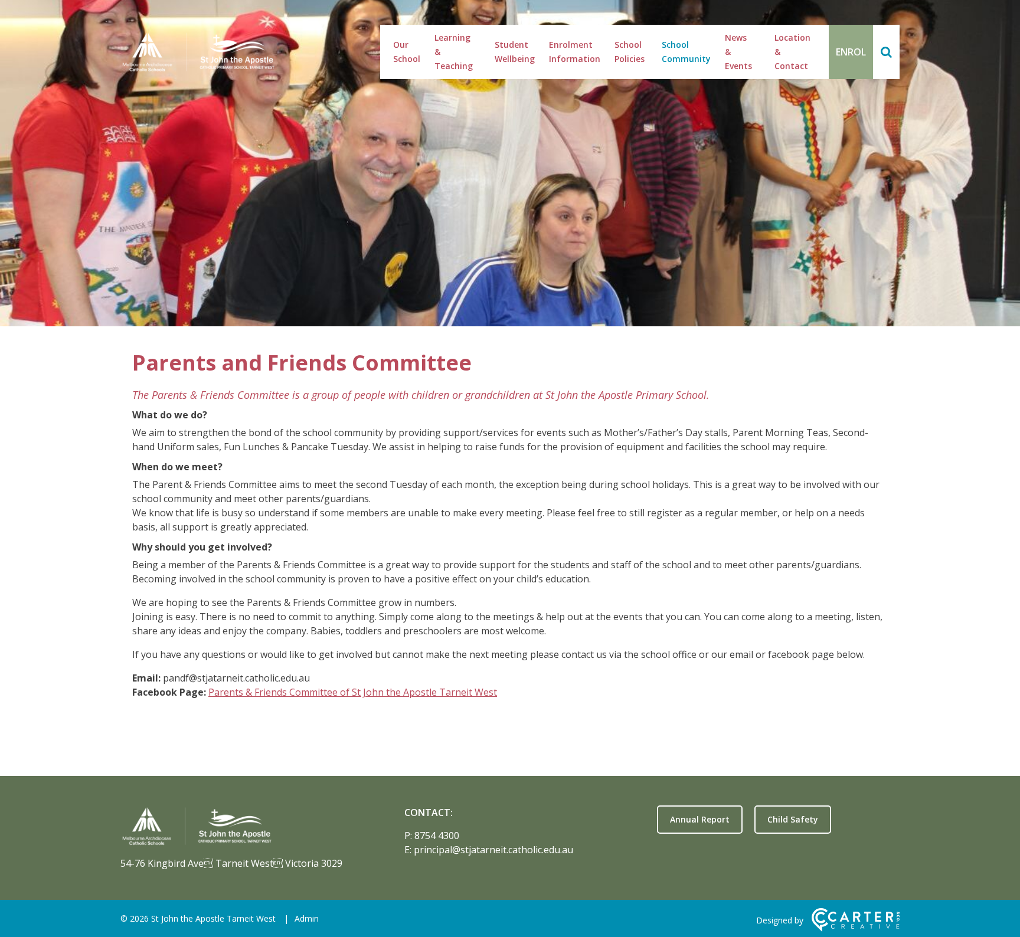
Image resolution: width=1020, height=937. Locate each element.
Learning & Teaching (453, 51)
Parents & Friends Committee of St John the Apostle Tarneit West (352, 692)
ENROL (851, 51)
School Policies (629, 51)
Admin (307, 918)
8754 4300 (436, 835)
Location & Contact (792, 51)
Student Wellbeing (515, 51)
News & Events (738, 51)
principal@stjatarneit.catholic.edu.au (493, 849)
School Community (686, 51)
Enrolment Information (574, 51)
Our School (406, 51)
